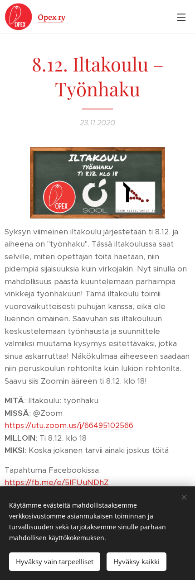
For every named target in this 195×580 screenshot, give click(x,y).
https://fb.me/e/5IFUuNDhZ (57, 482)
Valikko (181, 17)
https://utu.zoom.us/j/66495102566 (69, 425)
